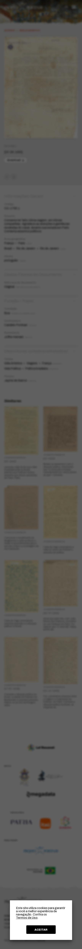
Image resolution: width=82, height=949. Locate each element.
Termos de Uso (27, 917)
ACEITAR (41, 929)
